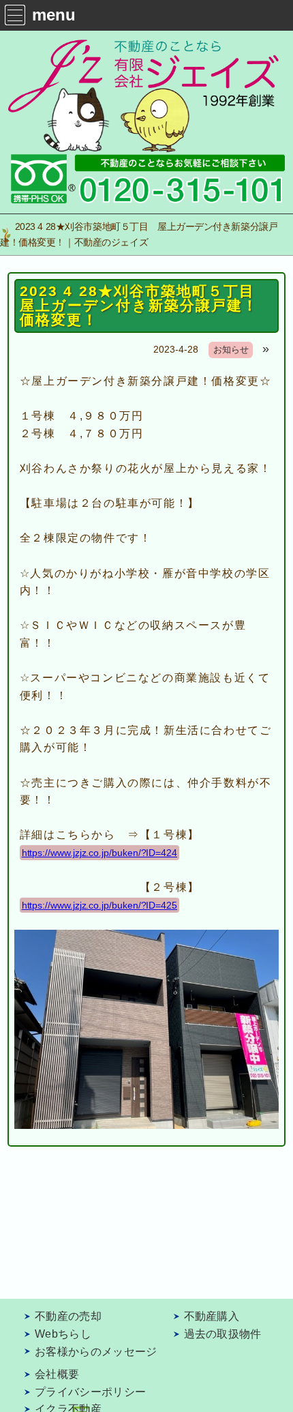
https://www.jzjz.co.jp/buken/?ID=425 (99, 905)
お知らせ (231, 349)
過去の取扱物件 (223, 1334)
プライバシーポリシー (90, 1392)
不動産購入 (212, 1316)
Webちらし (63, 1334)
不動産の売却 (68, 1316)
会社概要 (57, 1374)
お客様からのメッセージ (96, 1351)
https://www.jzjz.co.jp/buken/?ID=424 (99, 852)
